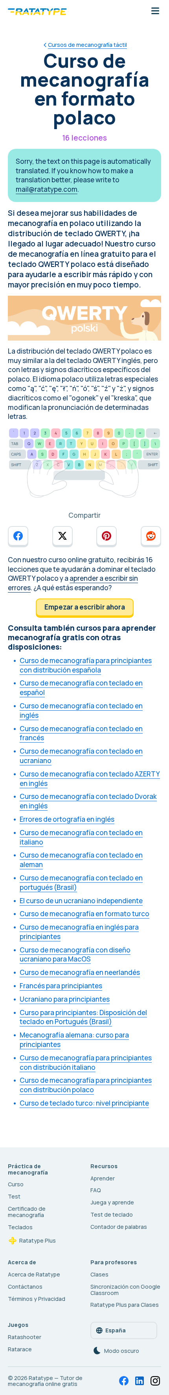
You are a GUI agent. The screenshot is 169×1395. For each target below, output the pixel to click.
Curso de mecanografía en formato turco (84, 913)
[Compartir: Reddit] (151, 536)
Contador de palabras (118, 1226)
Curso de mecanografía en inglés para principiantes (79, 932)
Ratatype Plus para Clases (124, 1304)
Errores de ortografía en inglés (67, 819)
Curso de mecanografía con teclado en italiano (81, 837)
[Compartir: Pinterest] (106, 536)
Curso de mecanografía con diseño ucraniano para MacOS (75, 954)
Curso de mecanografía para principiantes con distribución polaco (86, 1085)
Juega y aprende (112, 1202)
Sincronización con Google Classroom (125, 1290)
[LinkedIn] (139, 1381)
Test (14, 1196)
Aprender (102, 1178)
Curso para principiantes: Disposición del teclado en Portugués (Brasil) (83, 1017)
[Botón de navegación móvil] (155, 11)
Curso (16, 1184)
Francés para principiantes (61, 985)
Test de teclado (111, 1214)
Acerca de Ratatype (34, 1274)
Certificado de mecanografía (27, 1212)
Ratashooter (24, 1337)
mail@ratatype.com (46, 189)
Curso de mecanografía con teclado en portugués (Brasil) (81, 882)
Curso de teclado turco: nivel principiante (84, 1103)
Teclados (20, 1227)
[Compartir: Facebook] (18, 536)
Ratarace (20, 1349)
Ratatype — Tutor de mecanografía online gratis (45, 1381)
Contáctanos (25, 1286)
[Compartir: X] (62, 536)
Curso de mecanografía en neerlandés (80, 972)
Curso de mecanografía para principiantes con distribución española (86, 665)
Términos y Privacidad (36, 1298)
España (115, 1330)
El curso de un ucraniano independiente (81, 900)
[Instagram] (155, 1381)
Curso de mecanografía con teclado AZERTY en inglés (90, 778)
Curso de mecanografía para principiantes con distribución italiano (86, 1062)
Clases (99, 1274)
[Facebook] (124, 1381)
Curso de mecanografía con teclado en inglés (81, 710)
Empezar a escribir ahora (84, 606)
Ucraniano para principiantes (65, 999)
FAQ (95, 1190)
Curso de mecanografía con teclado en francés (81, 733)
